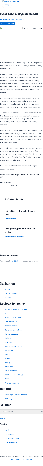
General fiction (11, 326)
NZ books (9, 350)
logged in (16, 261)
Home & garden (11, 334)
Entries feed (10, 434)
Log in (2, 418)
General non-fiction (13, 330)
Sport (7, 379)
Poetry (7, 362)
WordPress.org (11, 442)
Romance (9, 367)
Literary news (11, 293)
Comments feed (12, 438)
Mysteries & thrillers (13, 346)
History (8, 338)
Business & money (13, 318)
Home (7, 289)
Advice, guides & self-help (16, 309)
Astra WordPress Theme (21, 459)
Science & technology (14, 375)
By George (9, 399)
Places (7, 358)
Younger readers (12, 383)
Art (6, 313)
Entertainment (11, 322)
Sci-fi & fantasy (11, 371)
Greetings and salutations (16, 395)
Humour (8, 342)
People (8, 354)
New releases (10, 298)
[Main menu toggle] (6, 5)
